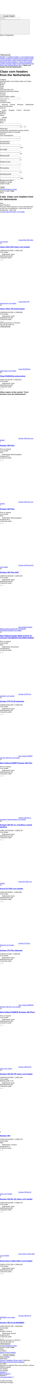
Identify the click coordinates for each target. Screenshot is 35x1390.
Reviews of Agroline (6, 1362)
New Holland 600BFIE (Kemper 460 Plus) (17, 1012)
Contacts (13, 1352)
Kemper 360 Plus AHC (9, 572)
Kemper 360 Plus (7, 445)
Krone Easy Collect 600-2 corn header (16, 1261)
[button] (17, 45)
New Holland (8, 65)
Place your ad (5, 326)
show (2, 187)
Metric (8, 1357)
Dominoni (9, 63)
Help (7, 1352)
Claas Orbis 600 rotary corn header (15, 247)
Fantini (19, 63)
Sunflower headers (12, 58)
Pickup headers (24, 58)
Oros (20, 65)
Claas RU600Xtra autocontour (12, 376)
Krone (2, 65)
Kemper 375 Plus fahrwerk (11, 950)
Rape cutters (12, 60)
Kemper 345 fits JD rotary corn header (16, 1199)
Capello (2, 63)
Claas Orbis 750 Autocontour (12, 309)
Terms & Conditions (6, 1360)
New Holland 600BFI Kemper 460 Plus (16, 763)
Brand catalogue (19, 1362)
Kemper (31, 63)
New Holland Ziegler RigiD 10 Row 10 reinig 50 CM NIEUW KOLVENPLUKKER (17, 637)
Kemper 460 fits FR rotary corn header (16, 1074)
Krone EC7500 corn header (11, 889)
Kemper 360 (5, 1136)
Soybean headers (12, 62)
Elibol (14, 63)
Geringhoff (25, 63)
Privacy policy (18, 1360)
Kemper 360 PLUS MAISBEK (12, 1323)
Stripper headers (22, 60)
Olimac (15, 65)
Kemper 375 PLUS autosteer (12, 701)
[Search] (14, 26)
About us (3, 1352)
